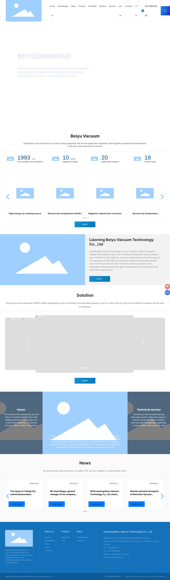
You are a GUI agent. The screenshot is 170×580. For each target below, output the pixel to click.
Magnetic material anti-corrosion (105, 213)
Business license (159, 576)
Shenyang (143, 576)
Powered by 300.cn (132, 576)
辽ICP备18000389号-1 (113, 576)
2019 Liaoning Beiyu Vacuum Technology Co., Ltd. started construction (104, 494)
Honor (21, 409)
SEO (149, 576)
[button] (20, 118)
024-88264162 (151, 11)
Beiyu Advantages (85, 431)
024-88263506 (114, 551)
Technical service (149, 409)
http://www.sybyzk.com (120, 554)
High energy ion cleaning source (25, 213)
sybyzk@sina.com (117, 557)
